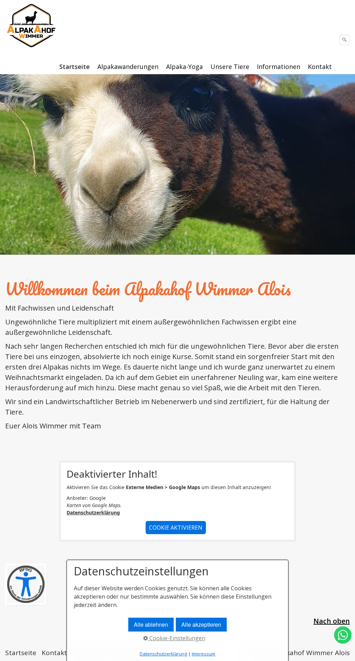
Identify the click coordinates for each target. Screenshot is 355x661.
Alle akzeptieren (201, 624)
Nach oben (331, 621)
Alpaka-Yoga (184, 66)
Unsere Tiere (229, 66)
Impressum (203, 654)
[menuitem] (75, 66)
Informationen (278, 66)
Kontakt (320, 66)
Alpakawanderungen (127, 66)
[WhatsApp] (343, 641)
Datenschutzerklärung (93, 512)
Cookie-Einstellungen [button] (176, 638)
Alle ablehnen (151, 624)
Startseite (74, 66)
